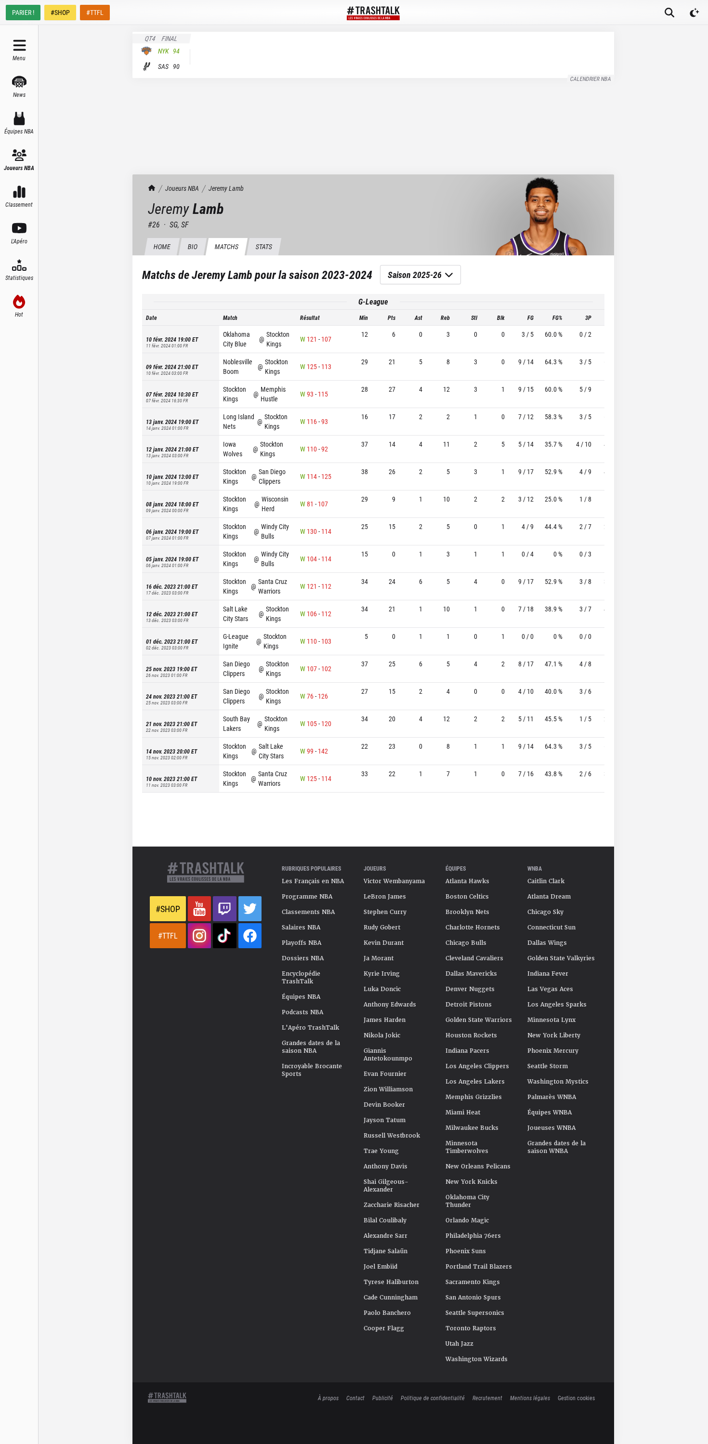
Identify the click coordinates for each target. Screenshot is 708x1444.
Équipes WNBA (549, 1112)
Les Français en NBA (313, 881)
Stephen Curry (385, 912)
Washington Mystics (558, 1082)
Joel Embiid (380, 1267)
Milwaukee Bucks (472, 1128)
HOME (162, 246)
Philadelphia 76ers (473, 1236)
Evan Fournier (385, 1074)
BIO (192, 246)
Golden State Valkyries (561, 958)
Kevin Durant (384, 943)
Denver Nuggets (470, 989)
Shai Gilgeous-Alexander (386, 1185)
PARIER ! (23, 12)
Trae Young (381, 1151)
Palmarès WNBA (551, 1097)
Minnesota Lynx (551, 1020)
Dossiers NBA (303, 958)
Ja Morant (378, 958)
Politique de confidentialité (433, 1398)
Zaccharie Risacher (392, 1205)
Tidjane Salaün (385, 1251)
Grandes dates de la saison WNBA (556, 1147)
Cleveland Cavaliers (474, 958)
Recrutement (487, 1398)
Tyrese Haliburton (391, 1282)
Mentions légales (530, 1398)
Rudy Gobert (382, 927)
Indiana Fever (547, 974)
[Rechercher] (669, 12)
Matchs (226, 246)
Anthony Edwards (390, 1004)
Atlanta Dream (549, 897)
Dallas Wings (547, 943)
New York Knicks (472, 1182)
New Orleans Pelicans (478, 1166)
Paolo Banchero (387, 1313)
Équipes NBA (301, 997)
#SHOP (60, 12)
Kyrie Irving (382, 974)
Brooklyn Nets (467, 912)
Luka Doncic (382, 989)
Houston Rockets (471, 1035)
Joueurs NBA (182, 188)
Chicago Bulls (466, 943)
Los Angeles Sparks (557, 1004)
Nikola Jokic (382, 1035)
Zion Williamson (388, 1089)
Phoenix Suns (466, 1251)
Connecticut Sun (551, 927)
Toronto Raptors (471, 1328)
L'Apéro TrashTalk (310, 1028)
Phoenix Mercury (552, 1051)
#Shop (168, 908)
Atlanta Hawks (467, 881)
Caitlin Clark (545, 881)
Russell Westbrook (392, 1135)
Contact (355, 1398)
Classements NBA (308, 912)
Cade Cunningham (391, 1297)
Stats (264, 246)
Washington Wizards (477, 1359)
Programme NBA (307, 897)
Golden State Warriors (479, 1020)
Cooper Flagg (384, 1328)
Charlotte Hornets (473, 927)
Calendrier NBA (591, 78)
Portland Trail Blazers (479, 1267)
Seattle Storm (547, 1066)
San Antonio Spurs (473, 1297)
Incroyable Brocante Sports (312, 1070)
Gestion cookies (576, 1398)
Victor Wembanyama (394, 881)
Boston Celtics (467, 897)
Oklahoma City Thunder (467, 1201)
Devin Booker (384, 1105)
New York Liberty (553, 1035)
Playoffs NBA (301, 943)
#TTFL (95, 12)
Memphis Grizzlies (474, 1097)
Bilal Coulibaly (385, 1220)
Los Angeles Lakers (475, 1082)
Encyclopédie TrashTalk (301, 977)
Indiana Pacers (467, 1051)
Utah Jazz (459, 1344)
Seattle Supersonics (475, 1313)
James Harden (385, 1020)
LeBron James (385, 897)
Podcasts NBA (302, 1012)
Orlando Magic (467, 1220)
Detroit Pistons (469, 1004)
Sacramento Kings (473, 1282)
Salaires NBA (301, 927)
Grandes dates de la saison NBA (311, 1047)
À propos (328, 1398)
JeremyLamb (226, 188)
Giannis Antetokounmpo (388, 1054)
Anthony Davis (385, 1166)
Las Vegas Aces (550, 989)
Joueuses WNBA (551, 1128)
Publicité (382, 1398)
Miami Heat (463, 1112)
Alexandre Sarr (385, 1236)
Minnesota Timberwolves (467, 1147)
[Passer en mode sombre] (694, 12)
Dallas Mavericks (471, 974)
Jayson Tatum (385, 1120)
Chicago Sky (545, 912)
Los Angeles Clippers (477, 1066)
